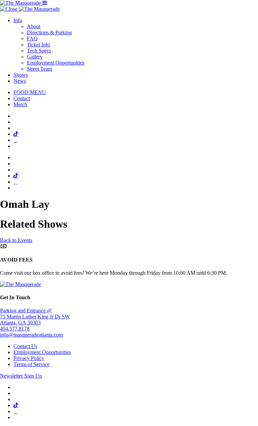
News (19, 81)
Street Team (39, 69)
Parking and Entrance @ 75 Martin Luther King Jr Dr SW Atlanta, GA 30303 (35, 316)
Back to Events (16, 240)
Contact (21, 98)
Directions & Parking (49, 32)
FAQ (32, 38)
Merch (20, 104)
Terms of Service (31, 364)
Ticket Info (38, 44)
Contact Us (25, 346)
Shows (20, 75)
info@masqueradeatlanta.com (31, 335)
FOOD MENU (29, 92)
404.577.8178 (15, 329)
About (33, 26)
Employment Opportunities (55, 63)
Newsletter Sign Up (21, 376)
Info (17, 20)
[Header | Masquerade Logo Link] (21, 3)
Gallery (35, 57)
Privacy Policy (28, 358)
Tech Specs (39, 50)
